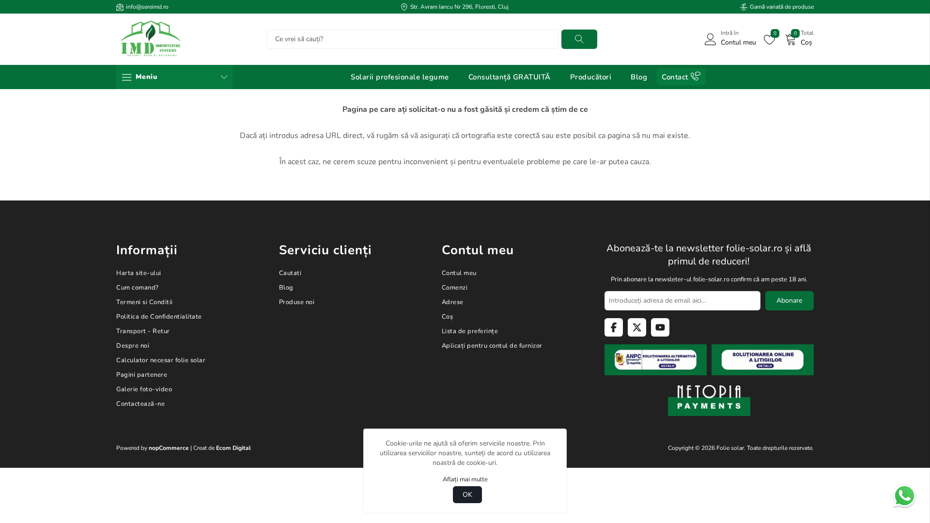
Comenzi (455, 287)
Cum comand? (137, 287)
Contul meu (459, 273)
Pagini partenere (141, 374)
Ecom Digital (233, 448)
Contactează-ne (140, 404)
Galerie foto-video (144, 389)
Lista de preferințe (470, 331)
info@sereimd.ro (147, 7)
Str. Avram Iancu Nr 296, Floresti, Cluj (459, 7)
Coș (447, 316)
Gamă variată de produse (782, 7)
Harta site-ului (138, 273)
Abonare (789, 300)
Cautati (579, 39)
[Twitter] (637, 327)
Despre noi (132, 345)
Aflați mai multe (465, 479)
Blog (286, 287)
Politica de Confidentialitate (159, 316)
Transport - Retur (143, 331)
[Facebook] (613, 327)
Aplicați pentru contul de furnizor (492, 345)
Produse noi (297, 302)
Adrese (453, 302)
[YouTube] (660, 327)
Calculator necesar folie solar (160, 360)
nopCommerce (169, 448)
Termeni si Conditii (144, 302)
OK (467, 494)
